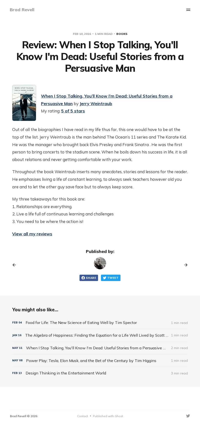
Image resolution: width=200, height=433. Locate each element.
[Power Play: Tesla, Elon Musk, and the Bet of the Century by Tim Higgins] (100, 360)
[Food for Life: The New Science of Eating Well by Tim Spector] (100, 322)
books (121, 34)
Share (91, 278)
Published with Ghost (108, 416)
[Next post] (184, 265)
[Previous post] (16, 265)
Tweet (113, 278)
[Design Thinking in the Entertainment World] (100, 373)
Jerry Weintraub (96, 103)
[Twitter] (188, 416)
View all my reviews (32, 233)
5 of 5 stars (73, 110)
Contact (82, 416)
